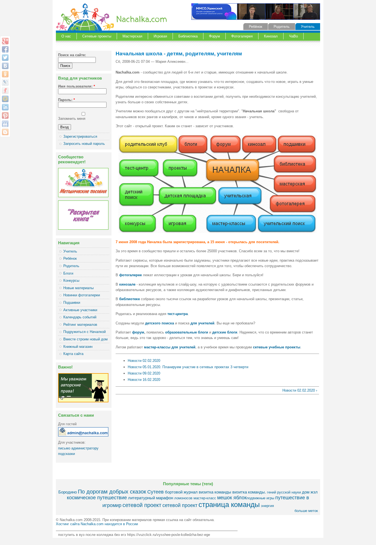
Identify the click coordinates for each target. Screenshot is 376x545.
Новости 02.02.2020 (144, 361)
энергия (267, 506)
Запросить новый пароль (84, 144)
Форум (214, 36)
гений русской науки (284, 492)
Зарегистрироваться (80, 136)
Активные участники (80, 310)
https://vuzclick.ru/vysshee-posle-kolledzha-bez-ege (168, 535)
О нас (66, 36)
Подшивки (71, 302)
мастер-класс (205, 498)
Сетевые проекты (96, 36)
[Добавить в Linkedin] (5, 107)
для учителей (202, 323)
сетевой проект (141, 505)
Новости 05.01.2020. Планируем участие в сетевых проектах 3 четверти (188, 367)
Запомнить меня (71, 118)
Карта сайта (73, 354)
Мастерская (132, 36)
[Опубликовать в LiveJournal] (5, 82)
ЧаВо (293, 36)
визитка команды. (249, 492)
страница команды (229, 504)
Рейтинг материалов (80, 324)
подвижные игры (260, 498)
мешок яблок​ (232, 497)
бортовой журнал (181, 492)
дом (305, 492)
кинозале (127, 284)
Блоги (68, 273)
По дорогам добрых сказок (112, 491)
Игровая (160, 36)
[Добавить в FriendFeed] (5, 123)
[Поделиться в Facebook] (5, 49)
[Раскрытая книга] (83, 228)
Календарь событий (79, 317)
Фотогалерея (242, 36)
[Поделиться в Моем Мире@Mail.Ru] (5, 99)
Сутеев (155, 492)
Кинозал (271, 36)
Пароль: (66, 100)
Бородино (67, 492)
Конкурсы (71, 280)
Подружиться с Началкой (84, 332)
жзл (314, 492)
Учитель (308, 27)
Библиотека (188, 36)
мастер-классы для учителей (169, 347)
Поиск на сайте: (72, 55)
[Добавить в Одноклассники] (5, 74)
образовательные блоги (186, 332)
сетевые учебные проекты (276, 347)
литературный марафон (150, 497)
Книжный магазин (77, 347)
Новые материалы (78, 288)
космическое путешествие (97, 497)
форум (138, 332)
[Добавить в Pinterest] (5, 115)
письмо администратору (78, 448)
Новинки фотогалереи (81, 295)
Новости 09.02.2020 (144, 373)
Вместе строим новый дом (85, 339)
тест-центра (177, 314)
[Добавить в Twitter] (5, 57)
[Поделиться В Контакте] (5, 66)
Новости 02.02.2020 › (299, 390)
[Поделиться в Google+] (5, 41)
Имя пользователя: (76, 86)
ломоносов (183, 498)
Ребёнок (255, 27)
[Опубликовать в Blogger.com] (5, 132)
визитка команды (215, 492)
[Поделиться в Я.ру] (5, 90)
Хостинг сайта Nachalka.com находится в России (97, 524)
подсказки (66, 454)
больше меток (306, 511)
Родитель (282, 27)
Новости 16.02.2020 (144, 380)
